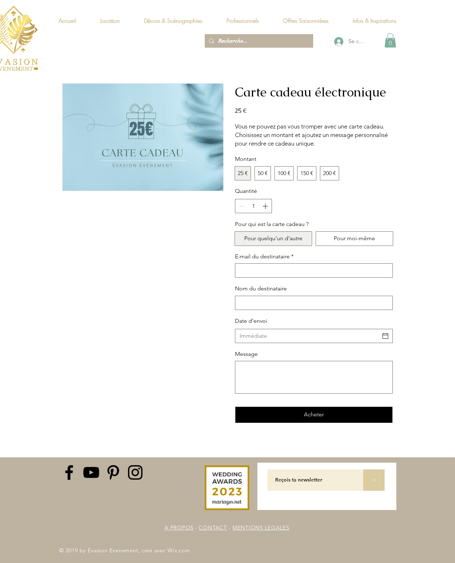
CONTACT (213, 527)
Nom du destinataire (261, 288)
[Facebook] (69, 472)
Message (246, 354)
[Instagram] (135, 472)
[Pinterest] (113, 472)
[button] (374, 21)
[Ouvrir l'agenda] (385, 336)
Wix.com (178, 550)
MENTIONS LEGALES (260, 527)
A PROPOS (179, 527)
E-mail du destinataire (264, 256)
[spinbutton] (253, 206)
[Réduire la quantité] (241, 206)
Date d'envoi (251, 320)
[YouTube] (91, 472)
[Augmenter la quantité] (266, 206)
